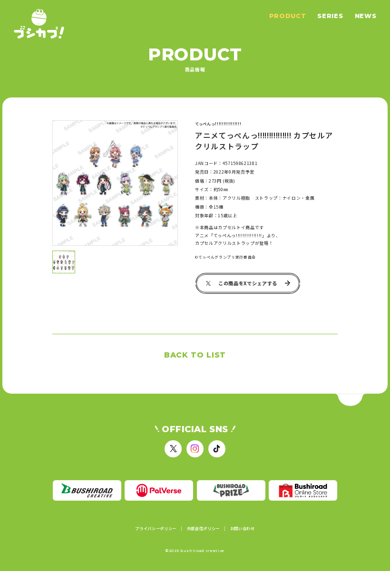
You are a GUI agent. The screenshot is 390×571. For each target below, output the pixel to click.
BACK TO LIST (195, 354)
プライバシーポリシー (155, 528)
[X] (173, 448)
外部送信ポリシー (203, 528)
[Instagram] (195, 448)
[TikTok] (216, 448)
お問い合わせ (242, 528)
